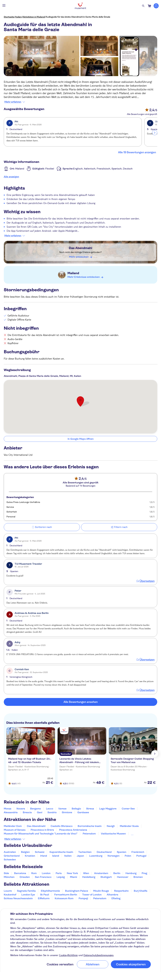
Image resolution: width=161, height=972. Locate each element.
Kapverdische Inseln (61, 851)
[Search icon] (143, 6)
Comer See (128, 808)
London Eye (28, 894)
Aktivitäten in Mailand (33, 17)
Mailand (73, 273)
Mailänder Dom (13, 826)
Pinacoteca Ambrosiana (73, 829)
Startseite (9, 17)
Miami (73, 876)
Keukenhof (10, 894)
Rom (34, 873)
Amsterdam (101, 873)
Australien (10, 851)
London (46, 873)
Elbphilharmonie (50, 890)
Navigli (111, 826)
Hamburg (130, 873)
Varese (62, 808)
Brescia (27, 812)
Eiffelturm (44, 898)
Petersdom (89, 833)
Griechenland (12, 855)
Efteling (115, 898)
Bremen (138, 876)
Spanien (121, 851)
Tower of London (92, 894)
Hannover (122, 876)
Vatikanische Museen (113, 833)
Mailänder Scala (129, 826)
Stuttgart (106, 876)
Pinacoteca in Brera (42, 829)
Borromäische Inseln (90, 826)
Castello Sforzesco (61, 826)
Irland (43, 855)
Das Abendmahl (80, 248)
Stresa (90, 808)
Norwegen (113, 855)
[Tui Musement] (80, 6)
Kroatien (30, 855)
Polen (128, 855)
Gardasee (83, 812)
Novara (21, 808)
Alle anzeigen (11, 176)
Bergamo (35, 808)
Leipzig (61, 876)
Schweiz (39, 851)
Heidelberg (88, 876)
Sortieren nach (43, 527)
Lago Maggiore (108, 808)
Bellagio (76, 808)
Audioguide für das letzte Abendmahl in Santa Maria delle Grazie (78, 17)
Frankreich (137, 851)
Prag (144, 873)
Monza (7, 808)
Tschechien (85, 851)
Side (6, 873)
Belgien (25, 851)
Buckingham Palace (76, 890)
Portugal (141, 855)
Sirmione (67, 812)
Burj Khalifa (140, 890)
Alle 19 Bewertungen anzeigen (137, 152)
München (9, 876)
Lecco (49, 808)
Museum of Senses (14, 829)
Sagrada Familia (26, 890)
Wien (86, 873)
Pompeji (83, 898)
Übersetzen (147, 581)
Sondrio (52, 812)
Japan (80, 855)
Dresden (25, 876)
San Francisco (43, 876)
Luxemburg (95, 855)
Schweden (10, 859)
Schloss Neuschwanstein (18, 898)
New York (72, 873)
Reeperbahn (121, 890)
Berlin (116, 873)
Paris (59, 873)
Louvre (8, 890)
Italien (18, 17)
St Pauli (44, 894)
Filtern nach (121, 527)
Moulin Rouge (101, 890)
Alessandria (11, 812)
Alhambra (112, 894)
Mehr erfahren (12, 102)
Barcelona (20, 873)
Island (55, 855)
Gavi (39, 812)
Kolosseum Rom (140, 833)
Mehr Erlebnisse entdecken (83, 276)
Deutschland (104, 851)
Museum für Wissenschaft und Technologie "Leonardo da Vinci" (41, 833)
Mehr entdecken (79, 256)
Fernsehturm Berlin (65, 894)
